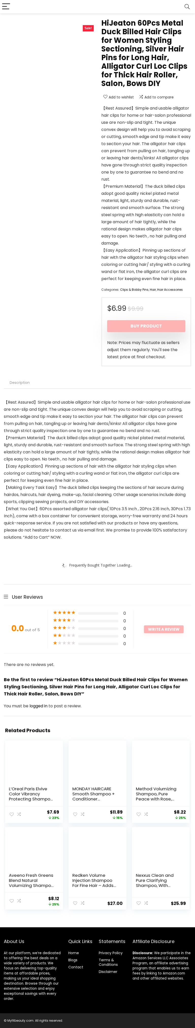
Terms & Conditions (108, 962)
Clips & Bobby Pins (134, 289)
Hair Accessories (170, 289)
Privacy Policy (111, 952)
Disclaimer (108, 971)
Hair (153, 289)
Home (73, 952)
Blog (72, 960)
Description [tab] (20, 382)
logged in (38, 706)
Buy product (146, 326)
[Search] (187, 6)
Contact (75, 967)
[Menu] (6, 6)
